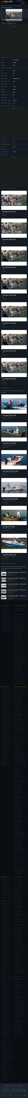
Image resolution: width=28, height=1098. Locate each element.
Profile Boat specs (18, 800)
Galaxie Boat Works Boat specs (7, 933)
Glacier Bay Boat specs (5, 721)
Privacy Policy (19, 1091)
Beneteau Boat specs (19, 621)
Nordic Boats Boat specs (6, 739)
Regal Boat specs (18, 669)
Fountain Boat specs (19, 639)
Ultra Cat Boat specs (18, 1022)
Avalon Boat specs (18, 703)
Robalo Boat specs (18, 808)
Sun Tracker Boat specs (19, 842)
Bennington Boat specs (19, 709)
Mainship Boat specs (19, 655)
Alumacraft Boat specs (5, 881)
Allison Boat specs (18, 887)
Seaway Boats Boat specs (20, 822)
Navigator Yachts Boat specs (6, 618)
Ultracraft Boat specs (19, 1024)
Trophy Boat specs (18, 860)
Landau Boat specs (5, 947)
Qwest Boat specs (18, 994)
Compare (11, 23)
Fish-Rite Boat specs (19, 931)
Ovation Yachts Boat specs (20, 663)
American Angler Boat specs (20, 891)
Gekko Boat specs (4, 937)
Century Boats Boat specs (20, 725)
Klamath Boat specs (18, 954)
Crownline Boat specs (5, 705)
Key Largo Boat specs (5, 945)
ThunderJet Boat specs (19, 852)
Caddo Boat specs (18, 717)
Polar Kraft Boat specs (19, 986)
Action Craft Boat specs (19, 881)
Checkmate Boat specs (19, 727)
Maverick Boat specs (5, 958)
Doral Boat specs (18, 633)
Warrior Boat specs (5, 1070)
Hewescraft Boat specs (19, 758)
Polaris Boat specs (18, 988)
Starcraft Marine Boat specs (20, 834)
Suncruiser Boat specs (5, 1038)
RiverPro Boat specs (19, 996)
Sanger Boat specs (5, 998)
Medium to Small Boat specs (20, 686)
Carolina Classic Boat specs (20, 623)
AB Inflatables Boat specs (19, 689)
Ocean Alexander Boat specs (6, 622)
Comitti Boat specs (18, 731)
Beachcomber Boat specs (6, 891)
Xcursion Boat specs (5, 1074)
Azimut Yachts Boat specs (6, 608)
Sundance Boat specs (5, 1040)
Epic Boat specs (18, 748)
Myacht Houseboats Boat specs (21, 661)
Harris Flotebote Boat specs (20, 756)
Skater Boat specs (18, 824)
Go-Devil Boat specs (19, 947)
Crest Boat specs (4, 919)
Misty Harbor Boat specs (6, 964)
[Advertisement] (14, 41)
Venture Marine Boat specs (20, 867)
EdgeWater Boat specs (5, 713)
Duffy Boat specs (4, 923)
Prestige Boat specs (19, 665)
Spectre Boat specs (5, 758)
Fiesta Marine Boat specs (6, 719)
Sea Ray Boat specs (5, 628)
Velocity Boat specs (18, 865)
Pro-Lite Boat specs (5, 988)
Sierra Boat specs (4, 1018)
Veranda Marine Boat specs (6, 1064)
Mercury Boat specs (5, 962)
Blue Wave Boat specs (19, 907)
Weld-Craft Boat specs (19, 1030)
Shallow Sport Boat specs (6, 1014)
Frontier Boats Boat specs (20, 933)
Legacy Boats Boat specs (19, 651)
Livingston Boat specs (19, 960)
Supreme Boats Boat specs (20, 1016)
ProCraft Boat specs (5, 990)
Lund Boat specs (4, 952)
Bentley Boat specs (5, 893)
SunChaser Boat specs (5, 1036)
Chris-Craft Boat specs (19, 629)
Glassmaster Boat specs (19, 945)
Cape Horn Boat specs (19, 721)
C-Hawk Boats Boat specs (20, 715)
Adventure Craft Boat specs (20, 693)
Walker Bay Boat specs (19, 1026)
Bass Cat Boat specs (19, 897)
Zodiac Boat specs (4, 1079)
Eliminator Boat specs (5, 715)
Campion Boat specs (19, 719)
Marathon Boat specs (5, 954)
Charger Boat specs (5, 915)
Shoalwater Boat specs (19, 1004)
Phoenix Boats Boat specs (20, 984)
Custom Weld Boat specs (19, 736)
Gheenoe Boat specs (19, 941)
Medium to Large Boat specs (20, 605)
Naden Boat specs (18, 976)
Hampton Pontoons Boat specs (21, 949)
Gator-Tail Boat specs (19, 939)
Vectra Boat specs (4, 1062)
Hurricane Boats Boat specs (20, 760)
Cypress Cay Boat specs (19, 738)
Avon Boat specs (18, 895)
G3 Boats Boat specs (5, 931)
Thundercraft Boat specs (6, 1054)
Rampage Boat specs (19, 667)
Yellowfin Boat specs (19, 873)
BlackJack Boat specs (19, 905)
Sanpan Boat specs (18, 812)
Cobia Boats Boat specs (19, 729)
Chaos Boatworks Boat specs (20, 915)
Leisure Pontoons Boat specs (7, 949)
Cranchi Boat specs (5, 610)
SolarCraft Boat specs (19, 1008)
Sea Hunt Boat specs (19, 816)
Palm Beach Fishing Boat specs (7, 976)
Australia (14, 1085)
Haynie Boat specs (18, 951)
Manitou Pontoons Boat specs (20, 776)
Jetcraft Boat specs (5, 727)
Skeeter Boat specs (5, 1022)
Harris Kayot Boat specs (5, 939)
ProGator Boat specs (19, 992)
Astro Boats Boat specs (5, 887)
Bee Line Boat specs (19, 903)
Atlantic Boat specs (18, 701)
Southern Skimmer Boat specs (21, 1010)
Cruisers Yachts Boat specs (20, 631)
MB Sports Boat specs (5, 960)
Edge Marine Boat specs (19, 744)
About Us (7, 1091)
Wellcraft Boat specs (19, 679)
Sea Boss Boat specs (5, 1000)
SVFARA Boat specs (5, 1048)
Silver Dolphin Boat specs (20, 1006)
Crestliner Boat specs (5, 921)
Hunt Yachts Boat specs (5, 614)
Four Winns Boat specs (19, 643)
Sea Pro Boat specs (18, 818)
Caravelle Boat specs (19, 723)
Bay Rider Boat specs (5, 889)
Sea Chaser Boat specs (5, 1004)
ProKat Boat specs (4, 746)
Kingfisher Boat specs (5, 731)
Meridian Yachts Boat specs (20, 659)
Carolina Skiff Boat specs (6, 911)
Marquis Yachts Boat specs (6, 616)
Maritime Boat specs (5, 957)
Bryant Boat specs (18, 711)
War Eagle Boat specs (19, 1028)
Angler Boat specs (18, 695)
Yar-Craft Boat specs (19, 1034)
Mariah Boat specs (18, 778)
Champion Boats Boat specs (6, 913)
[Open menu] (26, 2)
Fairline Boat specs (5, 612)
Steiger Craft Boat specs (19, 836)
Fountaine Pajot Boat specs (20, 641)
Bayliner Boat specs (18, 619)
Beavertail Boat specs (19, 901)
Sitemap (24, 1091)
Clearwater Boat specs (5, 917)
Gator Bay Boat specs (5, 935)
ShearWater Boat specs (5, 1016)
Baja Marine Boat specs (5, 691)
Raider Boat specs (18, 802)
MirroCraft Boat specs (19, 968)
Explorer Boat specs (19, 927)
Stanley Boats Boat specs (20, 832)
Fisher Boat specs (4, 927)
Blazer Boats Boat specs (6, 903)
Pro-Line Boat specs (5, 744)
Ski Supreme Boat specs (6, 1024)
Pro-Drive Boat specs (19, 990)
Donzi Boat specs (4, 707)
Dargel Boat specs (18, 917)
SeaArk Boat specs (18, 1000)
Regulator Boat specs (5, 750)
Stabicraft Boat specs (19, 830)
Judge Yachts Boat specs (19, 649)
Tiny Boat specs (18, 877)
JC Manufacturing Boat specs (20, 762)
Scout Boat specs (4, 754)
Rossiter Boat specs (5, 996)
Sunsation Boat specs (19, 844)
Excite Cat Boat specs (19, 635)
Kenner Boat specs (5, 943)
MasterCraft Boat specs (5, 735)
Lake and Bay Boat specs (19, 957)
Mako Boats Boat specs (19, 772)
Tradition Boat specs (19, 856)
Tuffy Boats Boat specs (19, 1020)
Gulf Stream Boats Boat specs (20, 754)
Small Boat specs (4, 877)
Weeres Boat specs (5, 1072)
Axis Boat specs (18, 705)
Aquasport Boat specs (19, 699)
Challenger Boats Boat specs (6, 697)
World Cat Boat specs (5, 764)
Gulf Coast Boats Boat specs (6, 725)
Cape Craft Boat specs (5, 909)
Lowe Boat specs (4, 951)
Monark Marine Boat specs (6, 966)
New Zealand (20, 1085)
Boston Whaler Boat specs (6, 693)
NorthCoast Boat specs (19, 788)
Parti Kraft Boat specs (5, 982)
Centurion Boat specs (5, 695)
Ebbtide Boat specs (18, 742)
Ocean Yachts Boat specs (6, 624)
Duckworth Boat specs (19, 740)
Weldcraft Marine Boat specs (20, 869)
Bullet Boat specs (18, 909)
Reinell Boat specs (4, 994)
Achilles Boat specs (18, 879)
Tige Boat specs (18, 854)
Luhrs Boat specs (18, 653)
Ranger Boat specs (5, 992)
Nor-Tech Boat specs (5, 620)
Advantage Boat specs (19, 691)
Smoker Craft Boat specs (6, 1026)
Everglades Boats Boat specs (7, 717)
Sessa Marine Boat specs (6, 630)
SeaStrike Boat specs (5, 1010)
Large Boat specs (4, 605)
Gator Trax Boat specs (19, 937)
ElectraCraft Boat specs (5, 925)
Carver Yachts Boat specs (20, 625)
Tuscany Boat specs (5, 1060)
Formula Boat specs (18, 637)
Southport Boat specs (19, 826)
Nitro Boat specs (4, 972)
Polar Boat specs (18, 794)
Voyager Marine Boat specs (6, 1068)
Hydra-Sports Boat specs (20, 647)
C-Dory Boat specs (18, 713)
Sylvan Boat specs (4, 1052)
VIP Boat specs (4, 1066)
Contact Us (12, 1091)
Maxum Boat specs (18, 657)
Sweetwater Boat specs (5, 1050)
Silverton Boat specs (19, 675)
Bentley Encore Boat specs (6, 895)
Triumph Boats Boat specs (6, 1058)
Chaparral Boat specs (19, 627)
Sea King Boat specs (5, 1006)
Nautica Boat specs (18, 784)
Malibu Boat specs (18, 774)
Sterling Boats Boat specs (20, 1014)
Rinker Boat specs (18, 671)
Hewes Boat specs (4, 941)
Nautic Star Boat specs (5, 970)
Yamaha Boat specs (5, 1078)
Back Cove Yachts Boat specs (20, 617)
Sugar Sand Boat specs (5, 1034)
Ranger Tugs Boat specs (19, 804)
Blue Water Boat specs (5, 905)
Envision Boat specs (19, 746)
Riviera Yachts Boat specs (6, 626)
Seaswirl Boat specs (5, 756)
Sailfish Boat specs (5, 752)
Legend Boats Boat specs (20, 958)
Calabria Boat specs (5, 907)
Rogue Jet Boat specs (19, 810)
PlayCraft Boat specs (19, 792)
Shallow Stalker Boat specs (20, 1002)
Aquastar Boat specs (19, 893)
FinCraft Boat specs (18, 929)
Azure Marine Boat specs (19, 707)
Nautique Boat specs (19, 786)
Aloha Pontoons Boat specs (6, 879)
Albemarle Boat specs (19, 608)
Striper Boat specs (18, 840)
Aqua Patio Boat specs (19, 697)
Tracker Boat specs (18, 1018)
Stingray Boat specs (18, 838)
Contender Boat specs (5, 703)
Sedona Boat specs (5, 1012)
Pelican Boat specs (18, 982)
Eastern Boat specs (5, 711)
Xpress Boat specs (5, 1076)
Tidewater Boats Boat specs (6, 1056)
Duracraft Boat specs (19, 919)
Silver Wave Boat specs (5, 1020)
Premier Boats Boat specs (20, 796)
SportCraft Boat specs (5, 760)
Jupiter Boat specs (5, 729)
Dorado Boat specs (5, 709)
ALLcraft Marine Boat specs (20, 885)
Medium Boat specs (5, 686)
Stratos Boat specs (5, 1032)
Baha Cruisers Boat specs (6, 689)
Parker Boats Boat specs (6, 743)
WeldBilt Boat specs (18, 1032)
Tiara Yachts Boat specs (19, 677)
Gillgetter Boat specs (19, 943)
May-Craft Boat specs (19, 780)
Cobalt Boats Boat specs (6, 699)
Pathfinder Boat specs (5, 984)
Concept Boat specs (5, 701)
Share (4, 23)
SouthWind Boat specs (19, 828)
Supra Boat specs (18, 846)
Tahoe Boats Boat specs (19, 848)
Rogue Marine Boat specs (19, 998)
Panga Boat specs (18, 790)
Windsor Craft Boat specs (20, 681)
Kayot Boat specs (18, 768)
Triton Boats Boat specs (19, 858)
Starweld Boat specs (19, 1012)
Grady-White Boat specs (6, 723)
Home (2, 5)
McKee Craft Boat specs (19, 782)
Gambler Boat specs (19, 935)
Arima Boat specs (4, 885)
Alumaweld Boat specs (5, 883)
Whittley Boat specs (18, 871)
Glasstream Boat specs (19, 750)
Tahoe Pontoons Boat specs (20, 850)
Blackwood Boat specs (5, 901)
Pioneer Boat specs (5, 986)
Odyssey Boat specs (5, 974)
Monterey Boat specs (5, 737)
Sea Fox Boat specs (18, 814)
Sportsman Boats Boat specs (7, 1030)
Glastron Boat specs (19, 752)
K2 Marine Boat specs (19, 952)
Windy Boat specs (18, 683)
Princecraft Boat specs (19, 798)
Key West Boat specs (19, 770)
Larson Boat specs (5, 733)
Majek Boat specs (18, 962)
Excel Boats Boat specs (19, 925)
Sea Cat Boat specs (5, 1002)
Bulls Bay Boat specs (19, 911)
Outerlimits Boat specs (5, 740)
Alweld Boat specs (18, 889)
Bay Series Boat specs (19, 899)
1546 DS (20, 5)
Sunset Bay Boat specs (5, 1046)
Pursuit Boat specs (5, 748)
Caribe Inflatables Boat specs (20, 913)
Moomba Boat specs (5, 968)
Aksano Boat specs (18, 883)
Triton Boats (14, 5)
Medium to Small (8, 5)
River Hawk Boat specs (19, 806)
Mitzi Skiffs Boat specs (19, 970)
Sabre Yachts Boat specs (19, 673)
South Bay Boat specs (5, 1028)
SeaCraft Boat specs (19, 820)
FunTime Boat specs (19, 645)
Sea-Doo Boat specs (5, 1008)
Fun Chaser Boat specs (5, 929)
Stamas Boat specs (5, 762)
